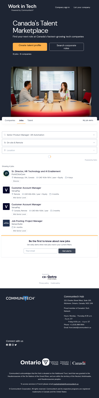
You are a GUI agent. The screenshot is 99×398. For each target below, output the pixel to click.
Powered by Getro (91, 160)
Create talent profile (30, 45)
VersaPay (16, 191)
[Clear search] (94, 135)
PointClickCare (18, 174)
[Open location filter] (94, 150)
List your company (82, 7)
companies (10, 120)
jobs (21, 120)
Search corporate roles (66, 47)
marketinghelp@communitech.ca (65, 384)
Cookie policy (55, 283)
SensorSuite (17, 224)
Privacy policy (44, 283)
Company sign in (62, 7)
